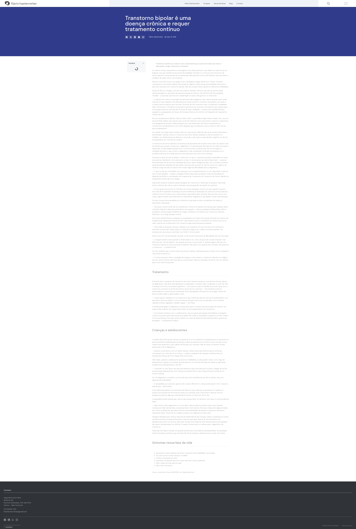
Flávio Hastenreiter (192, 3)
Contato (239, 3)
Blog (231, 3)
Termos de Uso (347, 526)
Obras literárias (220, 3)
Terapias (206, 3)
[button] (126, 37)
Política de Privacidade (330, 526)
